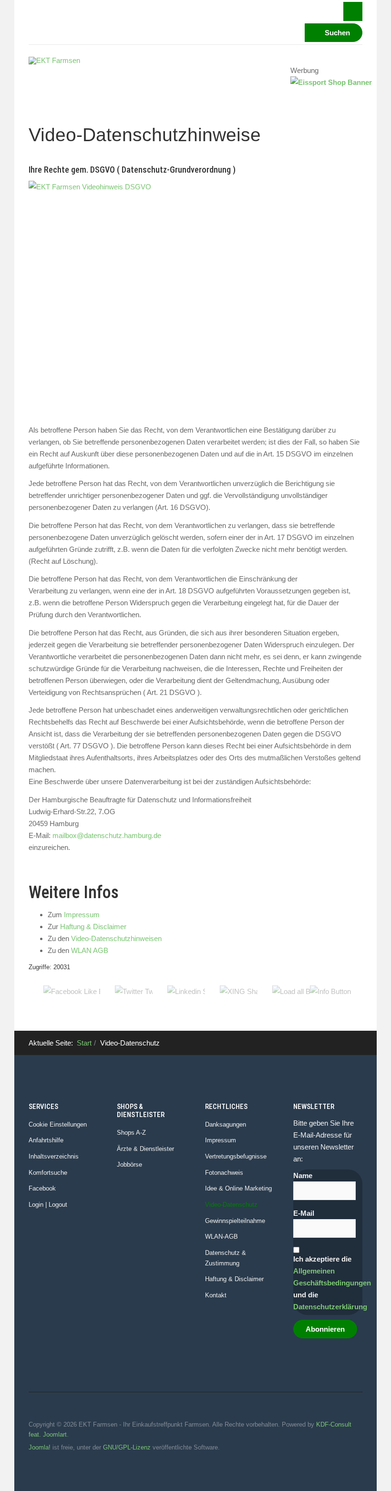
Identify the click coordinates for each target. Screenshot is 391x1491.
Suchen (336, 33)
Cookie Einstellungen (58, 1124)
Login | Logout (48, 1204)
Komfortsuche (48, 1172)
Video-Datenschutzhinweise (145, 134)
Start (84, 1043)
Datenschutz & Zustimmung (225, 1258)
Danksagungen (225, 1124)
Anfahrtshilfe (46, 1140)
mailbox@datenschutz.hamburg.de (106, 835)
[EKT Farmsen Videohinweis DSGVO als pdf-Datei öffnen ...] (195, 299)
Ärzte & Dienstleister (145, 1148)
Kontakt (215, 1295)
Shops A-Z (131, 1132)
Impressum (82, 915)
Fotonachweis (224, 1172)
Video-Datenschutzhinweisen (116, 938)
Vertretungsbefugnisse (236, 1156)
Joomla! (40, 1447)
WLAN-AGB (221, 1236)
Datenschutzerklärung (330, 1307)
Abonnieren (325, 1329)
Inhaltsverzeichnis (54, 1156)
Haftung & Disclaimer (93, 926)
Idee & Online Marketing (238, 1188)
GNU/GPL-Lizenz (127, 1447)
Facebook (42, 1188)
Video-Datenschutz (231, 1204)
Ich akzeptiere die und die (327, 1283)
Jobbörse (129, 1164)
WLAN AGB (89, 950)
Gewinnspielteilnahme (235, 1220)
